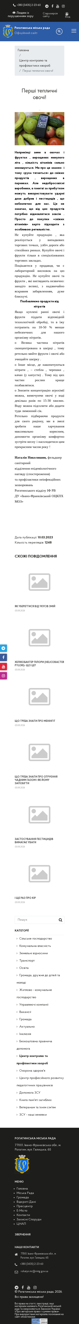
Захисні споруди (29, 1219)
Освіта (24, 968)
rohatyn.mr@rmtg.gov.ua (34, 1271)
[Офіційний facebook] (52, 6)
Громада (25, 1019)
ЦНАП (21, 1224)
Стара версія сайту (50, 15)
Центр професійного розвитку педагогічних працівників (40, 1082)
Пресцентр (25, 1206)
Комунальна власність (35, 946)
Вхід (67, 17)
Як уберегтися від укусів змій (35, 606)
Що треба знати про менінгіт (35, 721)
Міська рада (25, 1193)
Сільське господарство (35, 938)
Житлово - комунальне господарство (34, 994)
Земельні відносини (33, 953)
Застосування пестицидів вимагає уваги (34, 841)
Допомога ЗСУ (29, 1093)
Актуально (27, 1026)
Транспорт (27, 960)
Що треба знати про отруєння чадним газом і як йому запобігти (36, 780)
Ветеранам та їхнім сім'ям (37, 1107)
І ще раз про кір (25, 898)
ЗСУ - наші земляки (33, 1115)
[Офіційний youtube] (57, 6)
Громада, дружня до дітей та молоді (38, 979)
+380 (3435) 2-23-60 (29, 5)
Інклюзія (25, 1034)
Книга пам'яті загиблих (35, 1100)
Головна (23, 50)
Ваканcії (25, 1012)
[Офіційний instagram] (63, 6)
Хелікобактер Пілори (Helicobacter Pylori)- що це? (39, 664)
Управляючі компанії (33, 1004)
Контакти (23, 1215)
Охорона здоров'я (32, 1071)
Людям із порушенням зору (21, 14)
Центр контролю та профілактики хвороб (34, 63)
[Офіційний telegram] (47, 6)
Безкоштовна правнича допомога (34, 1045)
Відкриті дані (26, 1202)
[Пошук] (59, 31)
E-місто (22, 1210)
